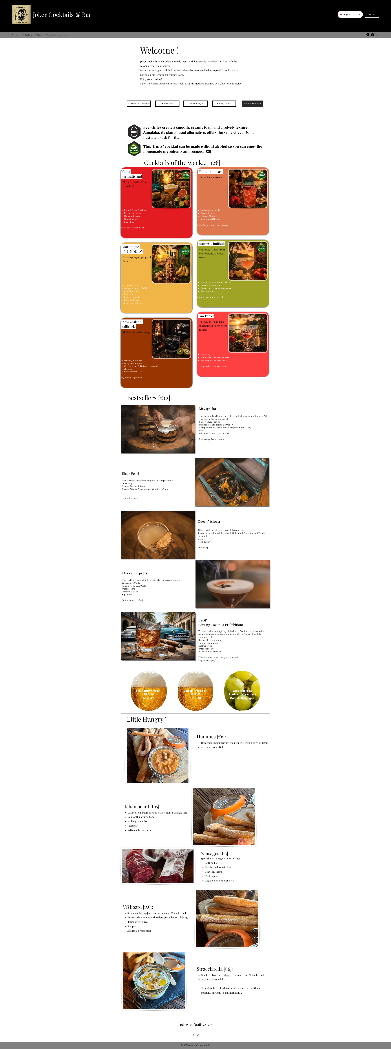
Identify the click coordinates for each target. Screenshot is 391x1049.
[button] (377, 34)
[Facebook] (367, 34)
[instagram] (197, 1035)
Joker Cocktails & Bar (62, 14)
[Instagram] (372, 34)
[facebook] (193, 1035)
